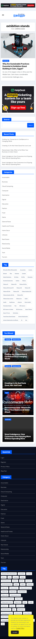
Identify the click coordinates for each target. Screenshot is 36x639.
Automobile (5, 177)
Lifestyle (4, 235)
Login (2, 458)
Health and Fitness (8, 226)
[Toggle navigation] (3, 15)
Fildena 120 (19, 288)
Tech (3, 252)
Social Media (6, 248)
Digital (4, 199)
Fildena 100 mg (23, 284)
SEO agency (22, 305)
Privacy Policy (5, 466)
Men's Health (28, 302)
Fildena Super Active (8, 298)
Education (5, 204)
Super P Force (6, 313)
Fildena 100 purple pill (8, 288)
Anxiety (30, 270)
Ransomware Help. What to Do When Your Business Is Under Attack (15, 151)
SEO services (19, 309)
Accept (15, 632)
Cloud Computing (7, 186)
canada (24, 273)
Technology (15, 313)
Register (3, 462)
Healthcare (12, 302)
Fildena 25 (5, 284)
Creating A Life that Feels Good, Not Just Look (16, 146)
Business (5, 61)
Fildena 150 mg (6, 291)
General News (6, 222)
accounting (23, 270)
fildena (24, 280)
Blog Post (4, 471)
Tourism (4, 257)
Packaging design (7, 305)
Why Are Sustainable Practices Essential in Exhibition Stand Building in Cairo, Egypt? (16, 66)
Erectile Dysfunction (8, 280)
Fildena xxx (19, 298)
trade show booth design (9, 316)
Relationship (6, 244)
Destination (5, 195)
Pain (15, 305)
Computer (5, 191)
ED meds (16, 277)
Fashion (4, 208)
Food (3, 213)
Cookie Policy (20, 628)
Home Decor (6, 230)
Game (4, 217)
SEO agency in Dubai (8, 309)
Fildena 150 (27, 288)
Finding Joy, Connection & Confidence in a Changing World (16, 356)
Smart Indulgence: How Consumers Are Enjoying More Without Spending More (17, 157)
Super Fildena (28, 309)
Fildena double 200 (26, 291)
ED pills (23, 277)
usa (26, 320)
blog (11, 273)
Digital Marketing (7, 277)
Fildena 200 (16, 291)
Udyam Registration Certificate (10, 320)
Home (12, 29)
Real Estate (5, 239)
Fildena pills (20, 295)
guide (26, 298)
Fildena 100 (13, 284)
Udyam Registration (23, 316)
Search (7, 120)
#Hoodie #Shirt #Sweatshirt (10, 270)
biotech (5, 273)
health (4, 302)
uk (21, 320)
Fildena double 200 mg (8, 295)
